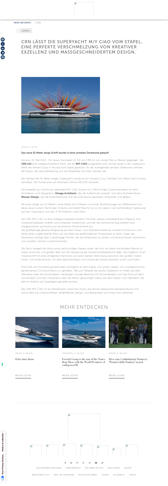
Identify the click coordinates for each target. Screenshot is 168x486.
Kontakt (128, 468)
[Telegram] (2, 53)
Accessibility (119, 475)
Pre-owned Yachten (94, 468)
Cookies (105, 475)
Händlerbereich (73, 468)
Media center (114, 468)
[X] (2, 44)
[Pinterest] (2, 57)
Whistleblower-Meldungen (49, 468)
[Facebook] (2, 39)
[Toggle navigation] (163, 15)
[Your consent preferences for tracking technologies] (2, 364)
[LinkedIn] (2, 48)
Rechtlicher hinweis (87, 475)
